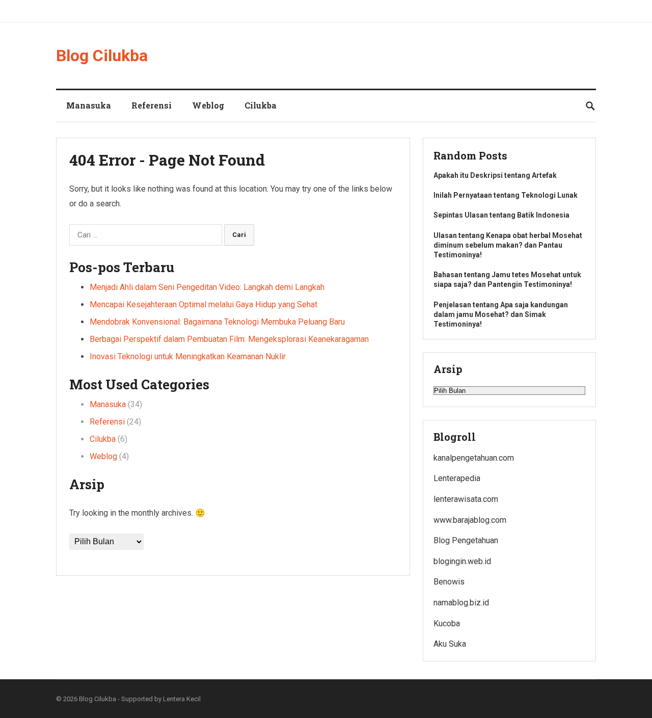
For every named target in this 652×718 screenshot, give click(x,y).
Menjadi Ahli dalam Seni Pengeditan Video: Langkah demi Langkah (207, 287)
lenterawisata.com (465, 499)
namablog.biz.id (461, 602)
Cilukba (260, 105)
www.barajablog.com (469, 520)
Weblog (208, 105)
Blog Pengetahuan (465, 540)
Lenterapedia (456, 478)
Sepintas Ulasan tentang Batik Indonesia (501, 215)
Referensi (151, 105)
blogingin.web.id (462, 561)
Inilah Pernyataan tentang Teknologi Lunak (505, 195)
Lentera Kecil (182, 699)
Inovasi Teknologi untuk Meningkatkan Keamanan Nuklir (188, 356)
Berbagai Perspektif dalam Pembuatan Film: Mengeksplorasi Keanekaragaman (229, 339)
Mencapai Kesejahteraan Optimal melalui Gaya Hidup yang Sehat (203, 304)
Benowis (449, 582)
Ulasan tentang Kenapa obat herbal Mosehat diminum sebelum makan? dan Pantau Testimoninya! (507, 245)
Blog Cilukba (102, 55)
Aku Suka (449, 644)
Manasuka (88, 105)
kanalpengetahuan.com (473, 458)
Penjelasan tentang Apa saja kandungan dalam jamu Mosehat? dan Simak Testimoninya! (500, 314)
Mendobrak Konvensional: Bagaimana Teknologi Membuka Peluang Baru (217, 322)
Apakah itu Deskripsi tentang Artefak (495, 175)
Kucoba (446, 623)
